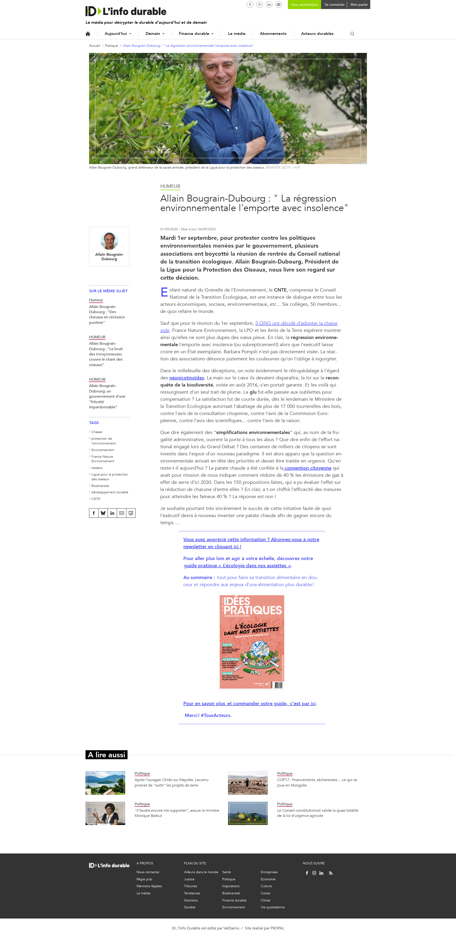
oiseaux (97, 468)
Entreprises (269, 872)
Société (189, 907)
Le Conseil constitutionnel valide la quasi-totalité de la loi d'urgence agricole (317, 813)
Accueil (88, 33)
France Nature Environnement (102, 459)
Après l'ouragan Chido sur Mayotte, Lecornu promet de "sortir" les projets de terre (172, 782)
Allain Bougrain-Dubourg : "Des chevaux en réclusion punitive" (107, 314)
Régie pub (144, 879)
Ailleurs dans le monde (201, 872)
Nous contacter (148, 872)
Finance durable (194, 33)
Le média (236, 33)
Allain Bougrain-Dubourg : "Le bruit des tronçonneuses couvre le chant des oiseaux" (106, 354)
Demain (153, 33)
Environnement (102, 450)
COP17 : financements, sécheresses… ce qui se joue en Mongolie (317, 782)
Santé (226, 872)
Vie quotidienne (273, 907)
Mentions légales (149, 886)
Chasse (96, 432)
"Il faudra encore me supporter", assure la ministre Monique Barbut (177, 813)
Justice (189, 879)
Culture (266, 886)
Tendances (192, 893)
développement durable (109, 492)
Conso (265, 893)
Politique (111, 45)
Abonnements (273, 33)
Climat (265, 900)
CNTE (95, 499)
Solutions (191, 900)
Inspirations (230, 886)
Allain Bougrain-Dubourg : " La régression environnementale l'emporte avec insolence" (188, 45)
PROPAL (277, 928)
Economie (268, 879)
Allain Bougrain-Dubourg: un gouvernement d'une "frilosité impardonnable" (107, 396)
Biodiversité (100, 486)
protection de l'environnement (103, 441)
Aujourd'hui (116, 33)
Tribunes (190, 886)
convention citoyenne (308, 468)
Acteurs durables (317, 33)
